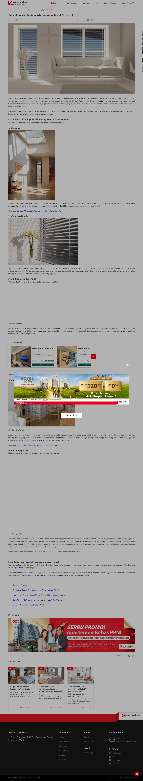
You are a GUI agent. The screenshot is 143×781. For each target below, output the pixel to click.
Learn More (71, 415)
